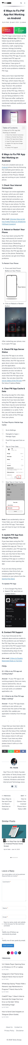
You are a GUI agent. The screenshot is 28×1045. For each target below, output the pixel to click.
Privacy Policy (9, 1031)
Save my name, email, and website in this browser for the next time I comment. (14, 924)
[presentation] (14, 831)
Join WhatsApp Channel (21, 30)
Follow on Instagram (7, 30)
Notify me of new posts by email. (13, 941)
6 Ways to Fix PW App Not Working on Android (11, 131)
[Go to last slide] (4, 840)
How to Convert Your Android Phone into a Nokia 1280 (21, 802)
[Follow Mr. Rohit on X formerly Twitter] (15, 786)
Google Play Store (8, 579)
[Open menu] (24, 3)
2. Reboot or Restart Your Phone (14, 137)
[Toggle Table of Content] (22, 128)
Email (5, 917)
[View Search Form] (21, 3)
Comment (7, 882)
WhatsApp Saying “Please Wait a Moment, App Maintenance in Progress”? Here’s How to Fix (13, 986)
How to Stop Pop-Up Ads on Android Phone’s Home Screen (13, 843)
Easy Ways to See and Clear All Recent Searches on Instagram (7, 802)
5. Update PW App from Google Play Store (14, 144)
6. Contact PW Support (11, 147)
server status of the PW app (12, 381)
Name (5, 908)
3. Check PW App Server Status (14, 139)
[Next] (23, 840)
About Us (9, 1027)
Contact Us (18, 1027)
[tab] (10, 857)
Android (23, 22)
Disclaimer (20, 1031)
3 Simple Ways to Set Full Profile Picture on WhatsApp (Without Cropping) (14, 221)
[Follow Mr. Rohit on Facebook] (12, 786)
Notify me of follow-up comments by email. (10, 933)
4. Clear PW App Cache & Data (13, 141)
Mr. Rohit (6, 22)
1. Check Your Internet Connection (14, 135)
